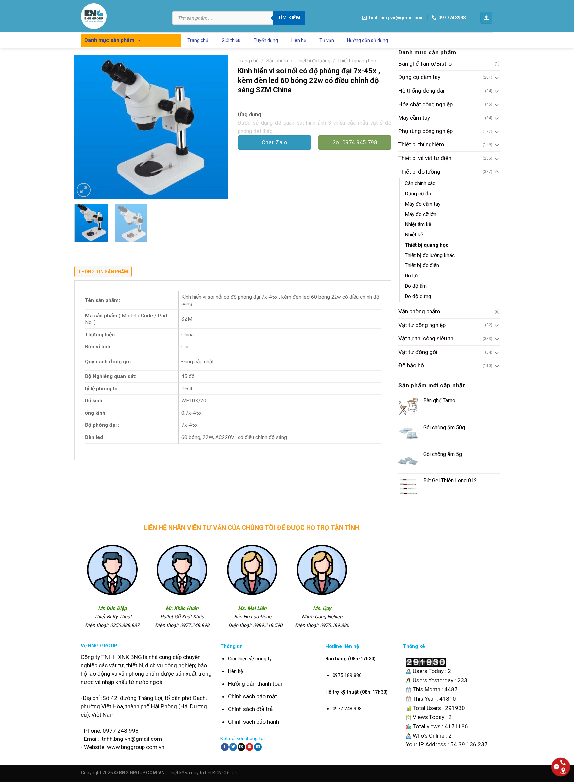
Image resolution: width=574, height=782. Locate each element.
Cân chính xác (420, 183)
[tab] (103, 273)
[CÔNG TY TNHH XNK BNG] (121, 16)
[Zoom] (84, 190)
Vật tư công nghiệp (422, 325)
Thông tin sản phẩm (103, 271)
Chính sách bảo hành (253, 721)
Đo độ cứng (418, 296)
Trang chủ (197, 40)
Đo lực (412, 276)
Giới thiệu (231, 40)
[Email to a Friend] (241, 747)
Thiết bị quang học (427, 245)
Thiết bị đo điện (422, 265)
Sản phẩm (277, 60)
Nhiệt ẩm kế (418, 224)
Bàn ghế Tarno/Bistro (425, 63)
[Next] (217, 126)
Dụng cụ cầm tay (419, 77)
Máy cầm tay (414, 117)
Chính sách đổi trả (250, 709)
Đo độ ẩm (416, 286)
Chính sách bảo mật (252, 696)
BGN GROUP (225, 772)
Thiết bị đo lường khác (430, 255)
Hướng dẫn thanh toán (256, 683)
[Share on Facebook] (224, 747)
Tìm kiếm (289, 17)
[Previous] (86, 126)
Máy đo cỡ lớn (420, 214)
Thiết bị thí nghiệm (421, 144)
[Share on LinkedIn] (258, 747)
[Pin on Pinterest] (249, 747)
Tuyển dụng (266, 40)
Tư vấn (326, 40)
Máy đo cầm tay (422, 204)
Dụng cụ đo (418, 194)
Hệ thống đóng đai (421, 90)
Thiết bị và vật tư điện (424, 158)
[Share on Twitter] (233, 747)
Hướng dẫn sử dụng (367, 40)
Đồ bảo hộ (411, 365)
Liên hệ (298, 40)
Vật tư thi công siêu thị (426, 338)
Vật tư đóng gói (417, 352)
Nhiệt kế (414, 235)
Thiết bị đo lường (419, 171)
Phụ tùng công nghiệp (425, 131)
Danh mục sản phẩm (109, 40)
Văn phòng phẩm (419, 311)
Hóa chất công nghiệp (425, 104)
